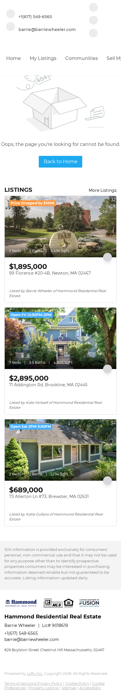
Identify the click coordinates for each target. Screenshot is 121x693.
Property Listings (43, 688)
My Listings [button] (43, 58)
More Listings (103, 190)
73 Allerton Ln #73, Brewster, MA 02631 (49, 496)
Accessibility (90, 688)
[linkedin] (93, 21)
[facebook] (93, 8)
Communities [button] (81, 58)
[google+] (93, 34)
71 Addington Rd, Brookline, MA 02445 (48, 384)
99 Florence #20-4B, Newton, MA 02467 (50, 273)
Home (13, 58)
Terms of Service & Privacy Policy (33, 683)
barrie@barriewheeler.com (31, 639)
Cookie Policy (77, 683)
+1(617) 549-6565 (21, 633)
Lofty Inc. (35, 673)
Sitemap (69, 688)
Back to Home (61, 161)
